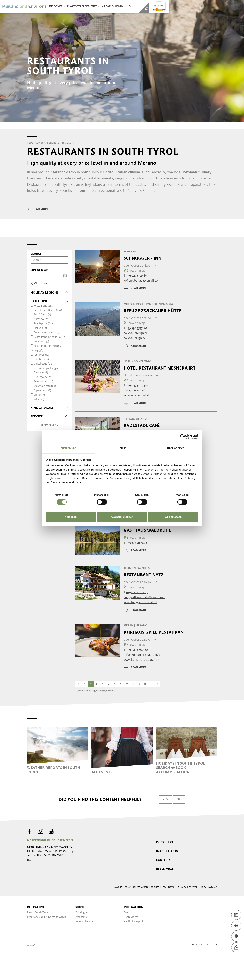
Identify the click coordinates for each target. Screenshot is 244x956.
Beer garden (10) (43, 381)
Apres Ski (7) (41, 319)
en (204, 944)
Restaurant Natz (144, 574)
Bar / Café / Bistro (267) (48, 310)
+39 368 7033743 (136, 543)
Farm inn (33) (41, 341)
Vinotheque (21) (43, 363)
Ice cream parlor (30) (46, 368)
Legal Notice (168, 887)
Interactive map (84, 921)
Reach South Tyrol (37, 912)
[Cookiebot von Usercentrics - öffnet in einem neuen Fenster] (182, 436)
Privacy (182, 887)
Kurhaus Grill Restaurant (155, 632)
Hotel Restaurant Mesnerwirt (159, 368)
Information (133, 907)
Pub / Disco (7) (42, 314)
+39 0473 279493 (137, 385)
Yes (165, 799)
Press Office (164, 842)
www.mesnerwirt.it (136, 395)
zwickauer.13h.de (135, 338)
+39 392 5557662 (136, 328)
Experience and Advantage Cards (46, 917)
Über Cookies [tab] (175, 447)
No (179, 799)
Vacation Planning (116, 6)
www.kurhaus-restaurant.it (141, 659)
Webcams (81, 917)
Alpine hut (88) (42, 390)
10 (145, 684)
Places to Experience (82, 6)
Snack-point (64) (43, 323)
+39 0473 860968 (137, 649)
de (193, 944)
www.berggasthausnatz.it (140, 602)
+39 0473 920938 (137, 592)
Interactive (35, 907)
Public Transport (133, 921)
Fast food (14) (41, 354)
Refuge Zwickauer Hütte (152, 310)
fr (216, 944)
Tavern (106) (41, 372)
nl (210, 944)
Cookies (155, 887)
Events (128, 912)
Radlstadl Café (142, 425)
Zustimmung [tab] (68, 447)
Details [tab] (122, 447)
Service (80, 907)
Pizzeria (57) (41, 328)
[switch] (102, 502)
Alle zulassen (173, 516)
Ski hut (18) (40, 395)
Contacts (163, 860)
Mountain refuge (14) (46, 386)
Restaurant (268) (44, 305)
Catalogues (82, 912)
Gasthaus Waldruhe (147, 530)
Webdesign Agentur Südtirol (31, 944)
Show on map (136, 270)
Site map (193, 887)
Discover (56, 6)
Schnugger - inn (142, 258)
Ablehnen (71, 516)
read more (138, 288)
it (199, 944)
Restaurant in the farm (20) (50, 337)
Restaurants (131, 917)
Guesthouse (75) (43, 377)
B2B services (165, 869)
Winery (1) (40, 399)
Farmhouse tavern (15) (47, 332)
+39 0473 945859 (137, 275)
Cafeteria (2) (41, 359)
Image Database (167, 851)
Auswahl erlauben (122, 516)
